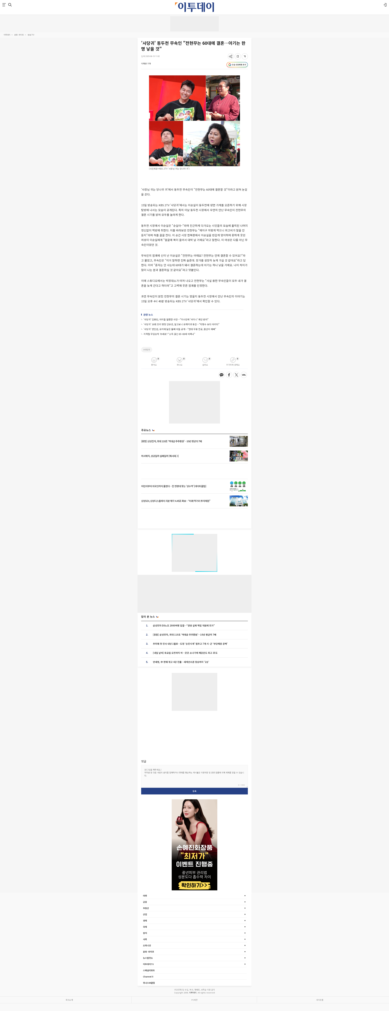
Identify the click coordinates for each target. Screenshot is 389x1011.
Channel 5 (148, 976)
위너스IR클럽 (149, 982)
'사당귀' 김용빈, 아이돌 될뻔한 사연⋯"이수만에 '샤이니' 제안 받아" (176, 319)
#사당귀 (146, 349)
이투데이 (7, 34)
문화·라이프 (19, 34)
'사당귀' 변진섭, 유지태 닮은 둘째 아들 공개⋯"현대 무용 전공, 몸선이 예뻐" (180, 329)
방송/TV (31, 34)
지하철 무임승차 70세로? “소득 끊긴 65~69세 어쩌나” (169, 334)
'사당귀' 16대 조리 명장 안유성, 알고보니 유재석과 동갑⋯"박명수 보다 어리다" (181, 324)
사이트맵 (319, 999)
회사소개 (69, 999)
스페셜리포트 (149, 970)
